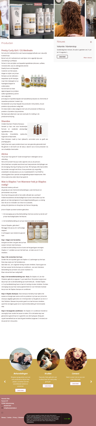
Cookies (9, 417)
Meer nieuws (88, 58)
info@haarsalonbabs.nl (10, 408)
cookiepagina (30, 422)
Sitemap (3, 417)
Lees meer (62, 57)
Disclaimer (21, 417)
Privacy (15, 417)
